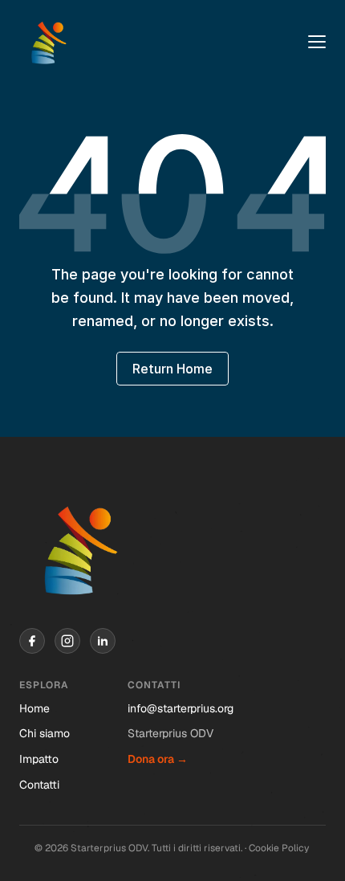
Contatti (39, 784)
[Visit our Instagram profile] (67, 641)
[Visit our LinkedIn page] (103, 641)
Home (34, 708)
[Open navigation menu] (317, 41)
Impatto (39, 759)
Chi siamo (44, 733)
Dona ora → (158, 759)
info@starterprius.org (180, 708)
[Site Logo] (48, 42)
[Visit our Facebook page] (32, 641)
